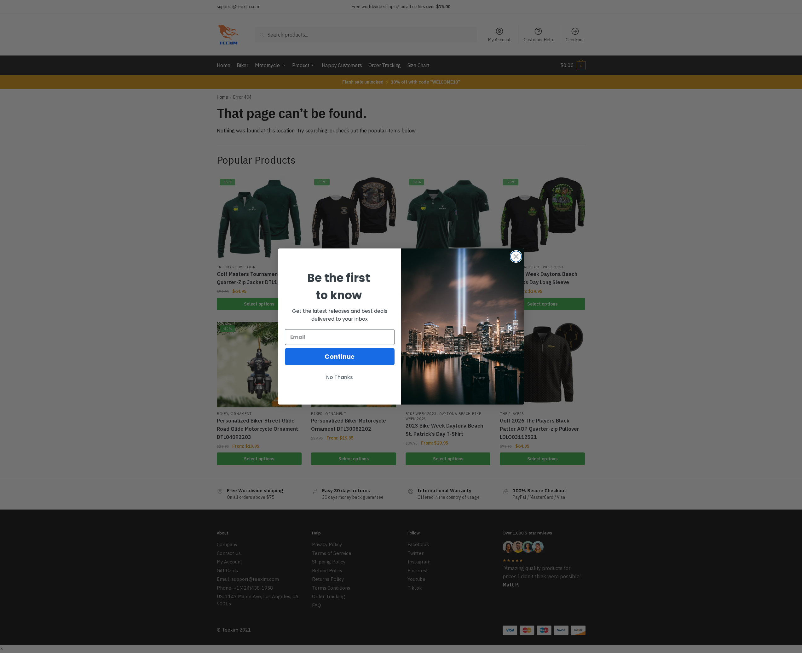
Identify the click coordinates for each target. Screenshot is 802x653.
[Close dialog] (516, 256)
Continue (340, 356)
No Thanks (339, 377)
